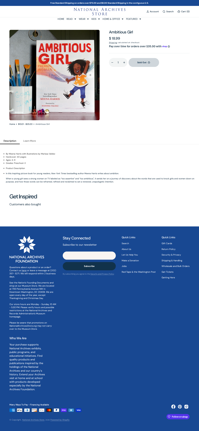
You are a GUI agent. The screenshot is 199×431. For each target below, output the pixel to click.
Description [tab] (10, 140)
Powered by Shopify (60, 419)
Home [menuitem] (61, 19)
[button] (153, 11)
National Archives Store (33, 419)
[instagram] (186, 406)
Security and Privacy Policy (102, 274)
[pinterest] (180, 406)
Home (12, 124)
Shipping (113, 42)
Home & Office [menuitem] (111, 19)
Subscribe (89, 266)
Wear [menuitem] (82, 19)
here (24, 270)
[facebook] (173, 406)
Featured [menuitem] (132, 19)
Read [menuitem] (70, 19)
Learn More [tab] (29, 140)
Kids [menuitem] (93, 19)
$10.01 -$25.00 (25, 124)
